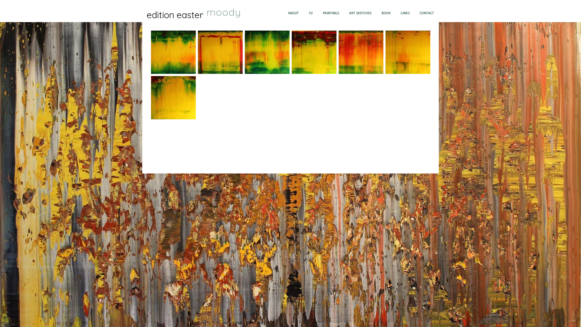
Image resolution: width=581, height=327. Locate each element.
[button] (173, 52)
